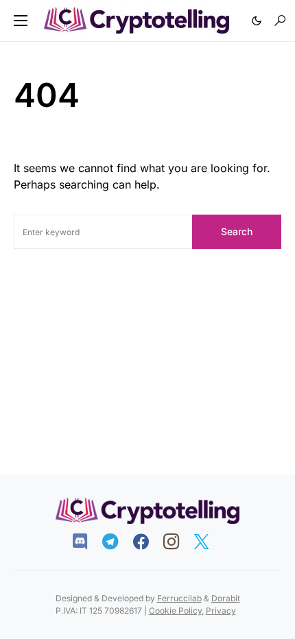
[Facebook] (148, 541)
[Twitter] (208, 541)
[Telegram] (117, 541)
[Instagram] (178, 541)
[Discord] (86, 541)
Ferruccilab (179, 598)
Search (236, 231)
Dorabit (225, 598)
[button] (20, 20)
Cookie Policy (175, 610)
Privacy (221, 610)
